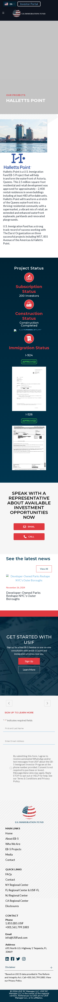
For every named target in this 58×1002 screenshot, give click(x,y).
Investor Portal (29, 4)
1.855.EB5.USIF (14, 923)
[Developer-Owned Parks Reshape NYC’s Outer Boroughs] (29, 580)
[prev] (7, 140)
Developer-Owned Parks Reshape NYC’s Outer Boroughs (23, 596)
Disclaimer (10, 967)
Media (9, 854)
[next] (39, 140)
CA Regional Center (16, 900)
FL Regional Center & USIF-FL (22, 890)
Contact (10, 859)
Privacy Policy (14, 980)
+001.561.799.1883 (17, 927)
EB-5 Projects (13, 849)
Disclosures (12, 906)
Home (9, 833)
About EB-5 (12, 838)
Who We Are (12, 844)
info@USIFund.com (16, 937)
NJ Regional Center (16, 895)
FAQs (8, 874)
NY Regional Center (16, 884)
